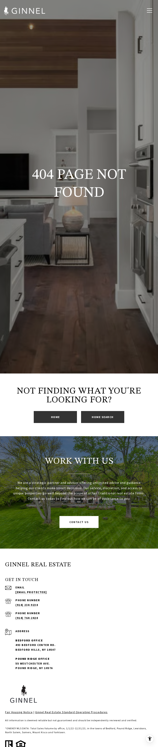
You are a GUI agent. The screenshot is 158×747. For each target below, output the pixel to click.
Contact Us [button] (79, 522)
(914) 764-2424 (26, 618)
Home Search (103, 417)
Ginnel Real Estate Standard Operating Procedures (71, 712)
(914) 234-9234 (26, 605)
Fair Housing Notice (19, 712)
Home (55, 417)
